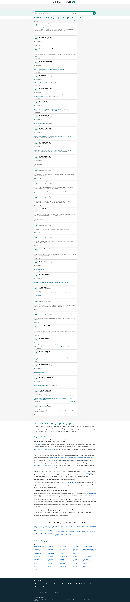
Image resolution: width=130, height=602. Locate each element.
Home (35, 569)
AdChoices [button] (78, 593)
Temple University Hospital (39, 372)
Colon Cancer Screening (87, 458)
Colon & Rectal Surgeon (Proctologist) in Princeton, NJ (44, 526)
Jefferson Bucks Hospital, (39, 109)
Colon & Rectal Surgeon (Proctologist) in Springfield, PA (85, 529)
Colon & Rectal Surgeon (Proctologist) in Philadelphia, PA (44, 528)
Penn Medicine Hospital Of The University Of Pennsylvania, (60, 218)
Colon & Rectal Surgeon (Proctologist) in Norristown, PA (43, 534)
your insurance (89, 473)
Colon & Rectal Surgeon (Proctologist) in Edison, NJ (43, 531)
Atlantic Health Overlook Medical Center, (42, 82)
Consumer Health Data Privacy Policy (41, 592)
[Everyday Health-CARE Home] (64, 2)
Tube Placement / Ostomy (46, 458)
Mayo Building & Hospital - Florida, (41, 385)
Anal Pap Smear (78, 458)
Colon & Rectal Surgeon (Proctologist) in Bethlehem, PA (85, 532)
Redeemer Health (38, 295)
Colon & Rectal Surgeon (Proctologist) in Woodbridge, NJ (86, 527)
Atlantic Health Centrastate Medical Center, (42, 282)
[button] (95, 1)
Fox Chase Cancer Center (66, 346)
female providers (92, 493)
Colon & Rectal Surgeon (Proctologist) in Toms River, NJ (64, 529)
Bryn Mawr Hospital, (69, 398)
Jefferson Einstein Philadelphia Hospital (62, 110)
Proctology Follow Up (57, 458)
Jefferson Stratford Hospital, (63, 189)
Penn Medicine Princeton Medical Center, (57, 69)
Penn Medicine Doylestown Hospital (41, 413)
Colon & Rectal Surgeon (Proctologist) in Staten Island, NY (64, 535)
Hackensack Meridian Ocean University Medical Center (60, 282)
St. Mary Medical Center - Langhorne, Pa (42, 56)
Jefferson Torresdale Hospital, (50, 109)
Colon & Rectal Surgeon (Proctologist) (43, 569)
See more (55, 418)
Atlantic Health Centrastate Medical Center (54, 31)
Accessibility (57, 589)
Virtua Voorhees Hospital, (39, 123)
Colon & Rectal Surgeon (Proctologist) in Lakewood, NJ (64, 527)
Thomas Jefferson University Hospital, (62, 109)
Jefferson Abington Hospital (40, 333)
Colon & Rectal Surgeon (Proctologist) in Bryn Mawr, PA (64, 532)
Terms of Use (36, 590)
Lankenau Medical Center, (39, 398)
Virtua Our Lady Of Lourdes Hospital (41, 269)
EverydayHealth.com (38, 449)
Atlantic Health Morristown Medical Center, (42, 69)
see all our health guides (50, 449)
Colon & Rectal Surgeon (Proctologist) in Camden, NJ (44, 530)
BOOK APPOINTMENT (72, 33)
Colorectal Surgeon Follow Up (68, 458)
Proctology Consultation (54, 457)
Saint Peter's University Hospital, (40, 31)
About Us (56, 592)
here (58, 451)
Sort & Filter (73, 20)
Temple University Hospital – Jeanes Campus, (42, 346)
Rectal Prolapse (40, 444)
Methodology (57, 590)
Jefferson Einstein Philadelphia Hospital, (51, 398)
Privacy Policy (36, 589)
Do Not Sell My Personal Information (80, 591)
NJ (51, 569)
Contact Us (78, 589)
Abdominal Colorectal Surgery (70, 457)
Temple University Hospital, (50, 110)
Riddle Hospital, (62, 398)
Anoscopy (62, 457)
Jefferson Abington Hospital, (40, 110)
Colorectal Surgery (81, 457)
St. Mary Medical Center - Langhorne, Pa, (42, 96)
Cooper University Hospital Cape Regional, (65, 136)
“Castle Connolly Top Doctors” (67, 482)
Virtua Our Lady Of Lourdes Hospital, (51, 136)
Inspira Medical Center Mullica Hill (40, 399)
